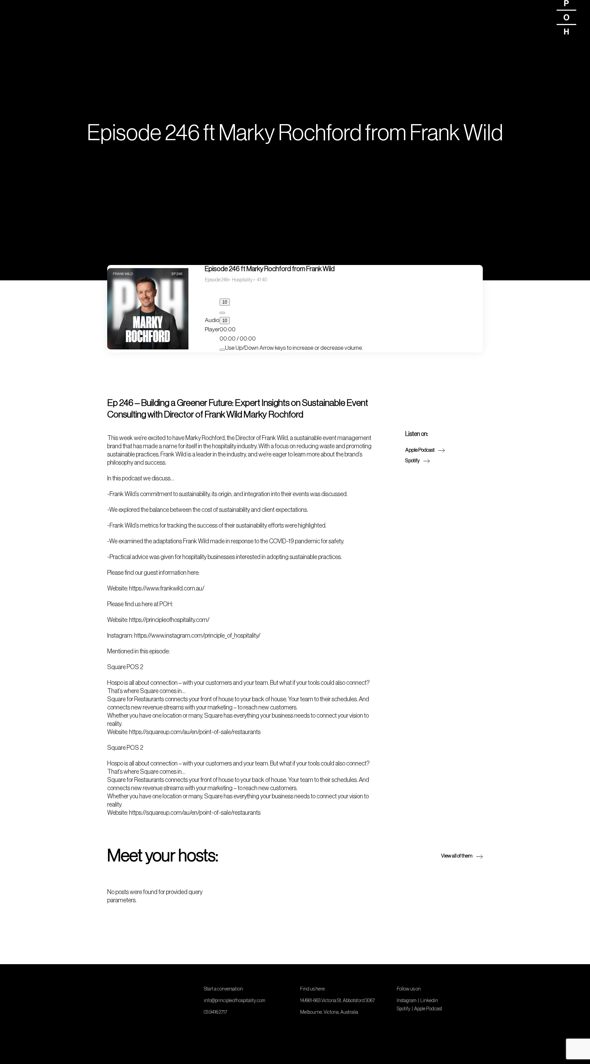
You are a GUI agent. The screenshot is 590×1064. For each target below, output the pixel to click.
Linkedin (429, 1000)
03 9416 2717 (215, 1012)
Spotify (403, 1008)
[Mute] (222, 350)
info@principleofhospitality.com (234, 1000)
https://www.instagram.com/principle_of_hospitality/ (197, 635)
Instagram (407, 1000)
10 (224, 302)
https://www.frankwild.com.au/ (167, 588)
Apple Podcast (428, 1008)
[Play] (222, 313)
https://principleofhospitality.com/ (169, 619)
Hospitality (242, 279)
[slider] (294, 347)
